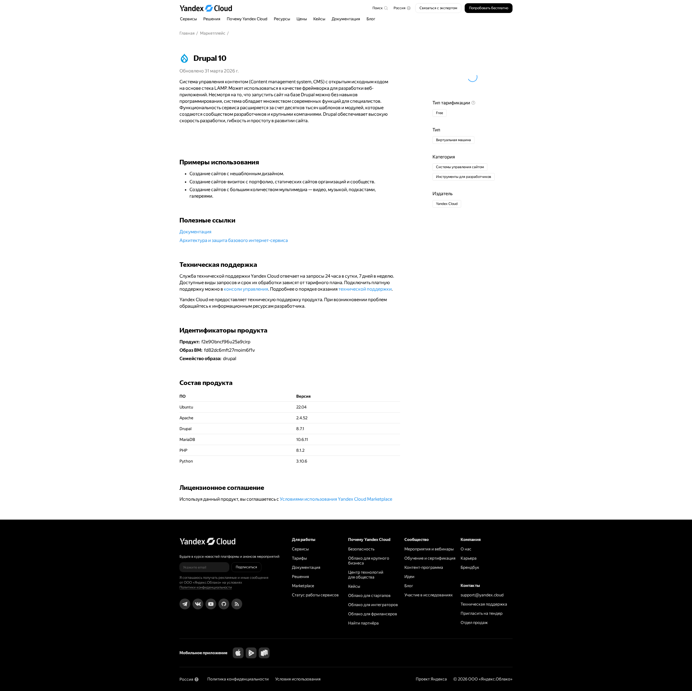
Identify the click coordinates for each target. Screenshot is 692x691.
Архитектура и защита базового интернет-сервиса (233, 240)
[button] (402, 8)
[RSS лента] (236, 604)
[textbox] (380, 8)
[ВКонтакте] (197, 604)
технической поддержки (365, 289)
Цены (302, 18)
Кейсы (319, 18)
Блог (371, 18)
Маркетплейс (212, 33)
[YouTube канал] (210, 604)
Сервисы (188, 18)
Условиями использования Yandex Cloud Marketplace (336, 499)
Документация (346, 18)
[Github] (223, 604)
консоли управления (246, 289)
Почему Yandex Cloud (247, 18)
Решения (211, 18)
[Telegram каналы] (184, 604)
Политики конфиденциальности (205, 587)
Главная (187, 33)
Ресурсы (282, 18)
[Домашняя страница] (208, 8)
